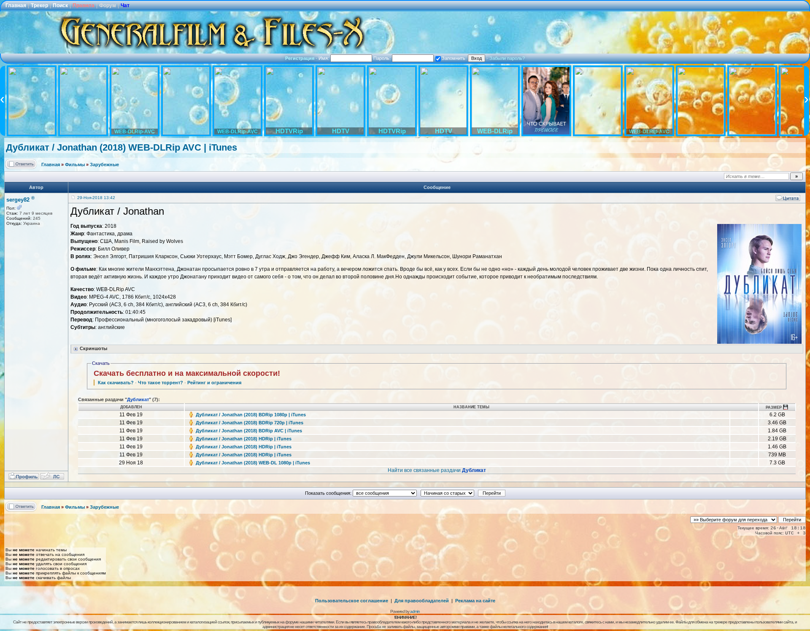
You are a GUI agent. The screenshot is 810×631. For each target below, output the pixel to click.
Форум (107, 5)
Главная (15, 5)
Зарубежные (104, 164)
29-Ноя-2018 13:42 (96, 197)
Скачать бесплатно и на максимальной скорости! (187, 373)
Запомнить (453, 58)
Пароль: (382, 58)
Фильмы (75, 164)
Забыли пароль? (507, 58)
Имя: (324, 58)
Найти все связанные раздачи (437, 470)
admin (415, 611)
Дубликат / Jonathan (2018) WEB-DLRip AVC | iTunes (121, 147)
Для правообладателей (421, 600)
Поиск (60, 5)
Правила (83, 5)
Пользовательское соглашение (351, 600)
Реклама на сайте (475, 600)
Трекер (39, 5)
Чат (125, 5)
